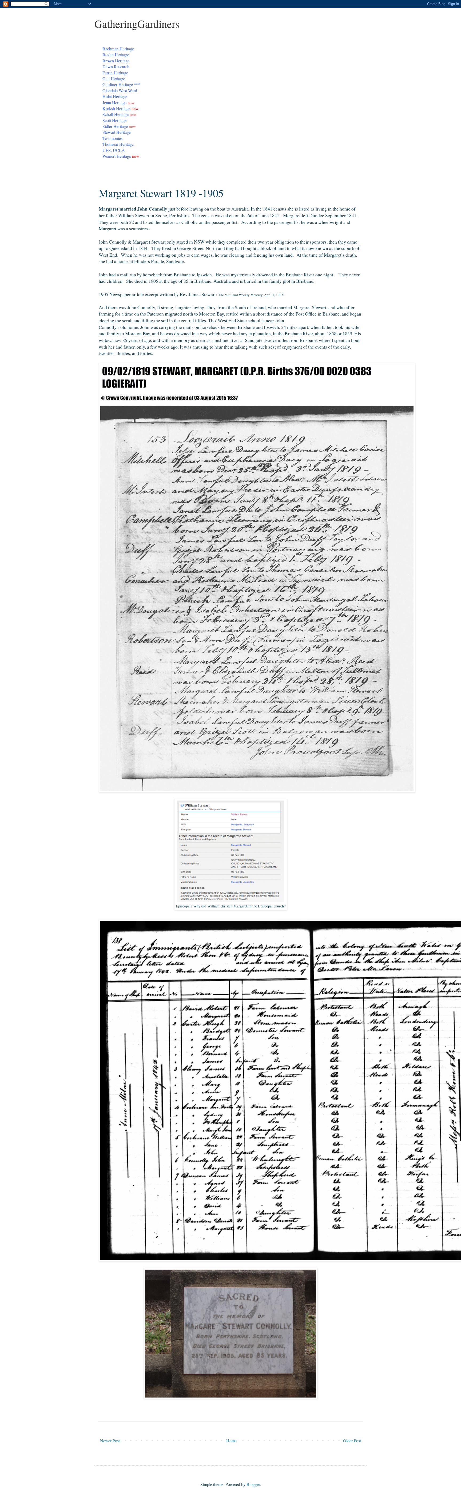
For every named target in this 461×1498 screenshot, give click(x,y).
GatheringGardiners (137, 24)
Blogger (253, 1484)
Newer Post (110, 1440)
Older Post (352, 1440)
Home (231, 1440)
